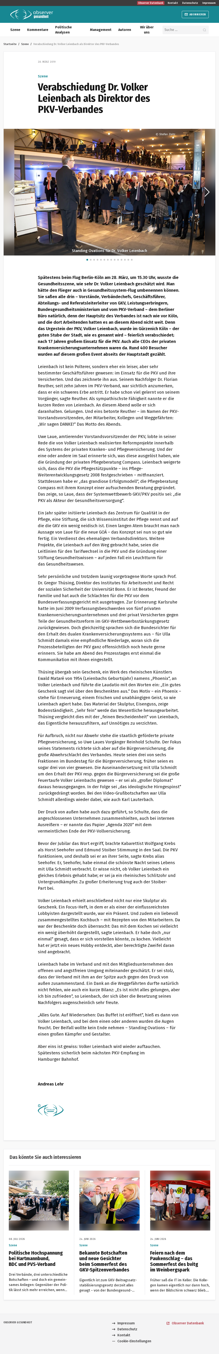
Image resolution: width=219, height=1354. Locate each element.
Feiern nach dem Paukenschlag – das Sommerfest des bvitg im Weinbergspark (179, 1178)
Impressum (209, 2)
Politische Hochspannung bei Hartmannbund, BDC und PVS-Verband (33, 1178)
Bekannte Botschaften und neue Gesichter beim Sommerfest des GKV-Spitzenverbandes (109, 1178)
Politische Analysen (63, 29)
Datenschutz (190, 2)
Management (100, 30)
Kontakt (173, 2)
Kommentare (37, 30)
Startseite (9, 44)
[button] (12, 192)
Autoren (124, 30)
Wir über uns (147, 29)
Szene (15, 30)
